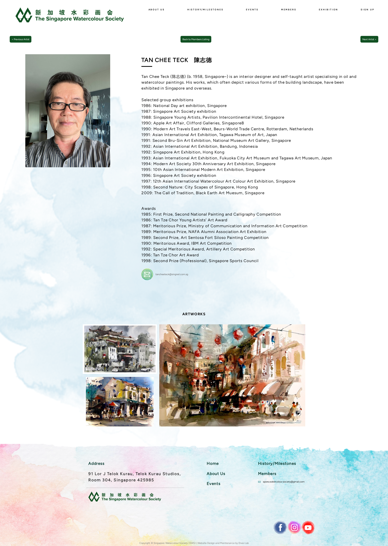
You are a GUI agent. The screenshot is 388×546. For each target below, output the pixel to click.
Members (288, 9)
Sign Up (367, 9)
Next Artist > (369, 39)
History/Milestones (205, 9)
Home (213, 463)
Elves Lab (244, 543)
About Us (157, 9)
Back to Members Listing (195, 39)
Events (252, 9)
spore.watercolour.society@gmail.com (284, 481)
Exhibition (328, 9)
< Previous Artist (20, 39)
